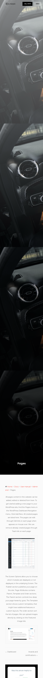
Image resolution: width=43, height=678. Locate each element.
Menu (37, 4)
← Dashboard (10, 652)
